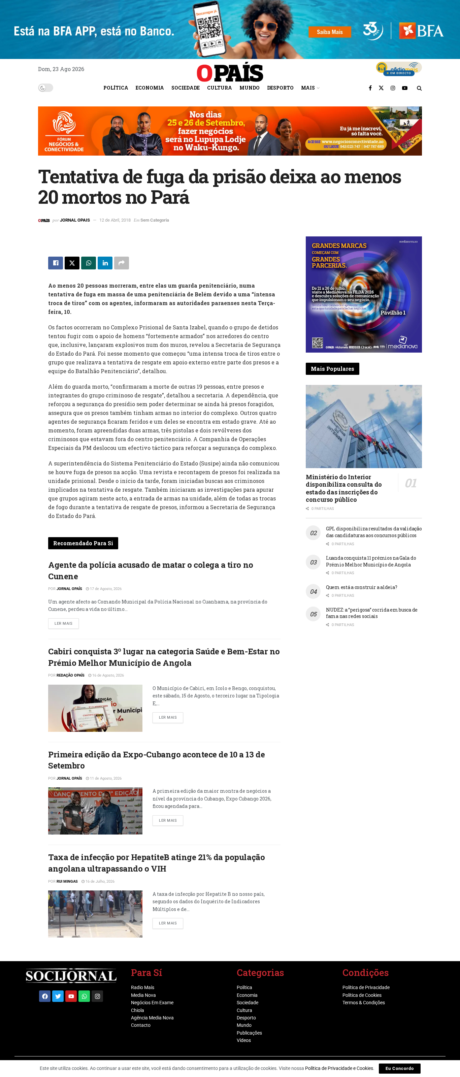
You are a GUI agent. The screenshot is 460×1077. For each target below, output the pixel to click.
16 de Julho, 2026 (99, 881)
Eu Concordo (400, 1068)
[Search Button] (419, 87)
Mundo (249, 88)
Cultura (219, 88)
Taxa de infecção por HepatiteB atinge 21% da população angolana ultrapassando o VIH (156, 863)
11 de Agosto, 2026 (105, 778)
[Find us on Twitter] (381, 87)
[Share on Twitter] (72, 263)
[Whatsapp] (84, 996)
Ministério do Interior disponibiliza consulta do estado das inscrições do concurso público (344, 488)
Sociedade (185, 88)
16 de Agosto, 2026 (107, 675)
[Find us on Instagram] (393, 87)
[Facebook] (45, 996)
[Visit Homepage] (230, 69)
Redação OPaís (71, 675)
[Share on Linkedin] (105, 263)
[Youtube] (71, 996)
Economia (150, 88)
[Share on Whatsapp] (88, 263)
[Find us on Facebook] (370, 87)
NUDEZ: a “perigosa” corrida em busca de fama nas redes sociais (372, 613)
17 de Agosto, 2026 (105, 589)
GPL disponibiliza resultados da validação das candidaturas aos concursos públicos (374, 531)
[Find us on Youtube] (404, 87)
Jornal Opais (75, 220)
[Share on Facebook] (55, 263)
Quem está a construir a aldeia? (361, 587)
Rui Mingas (67, 881)
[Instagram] (97, 996)
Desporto (280, 88)
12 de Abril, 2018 (115, 220)
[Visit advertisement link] (230, 136)
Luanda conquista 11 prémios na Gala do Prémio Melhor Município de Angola (371, 561)
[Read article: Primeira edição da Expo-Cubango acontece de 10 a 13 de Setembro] (95, 811)
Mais (308, 88)
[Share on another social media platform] (121, 263)
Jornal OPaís (69, 589)
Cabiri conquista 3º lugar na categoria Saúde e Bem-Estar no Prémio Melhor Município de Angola (164, 657)
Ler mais (67, 622)
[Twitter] (58, 996)
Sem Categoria (154, 220)
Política (115, 88)
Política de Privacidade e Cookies (339, 1068)
